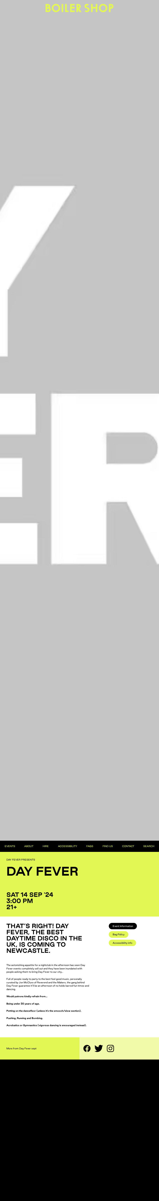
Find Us (108, 846)
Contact (128, 846)
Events (10, 846)
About (28, 846)
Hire (46, 846)
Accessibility (67, 846)
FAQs (89, 846)
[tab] (123, 926)
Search (148, 846)
